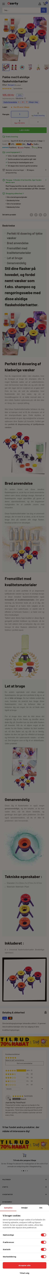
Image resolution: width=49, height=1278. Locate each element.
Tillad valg (24, 1273)
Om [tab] (40, 1208)
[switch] (43, 1234)
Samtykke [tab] (8, 1208)
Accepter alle (24, 1265)
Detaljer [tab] (24, 1208)
